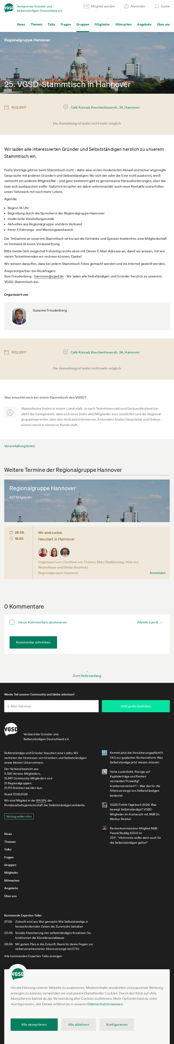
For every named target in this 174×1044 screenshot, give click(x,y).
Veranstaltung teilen (19, 446)
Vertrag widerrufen (19, 816)
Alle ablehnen (78, 1024)
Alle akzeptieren (34, 1024)
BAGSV (41, 800)
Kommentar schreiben (33, 642)
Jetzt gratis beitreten (135, 706)
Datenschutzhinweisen (104, 1004)
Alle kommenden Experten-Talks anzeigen (33, 956)
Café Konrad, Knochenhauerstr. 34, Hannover (105, 107)
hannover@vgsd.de (49, 276)
